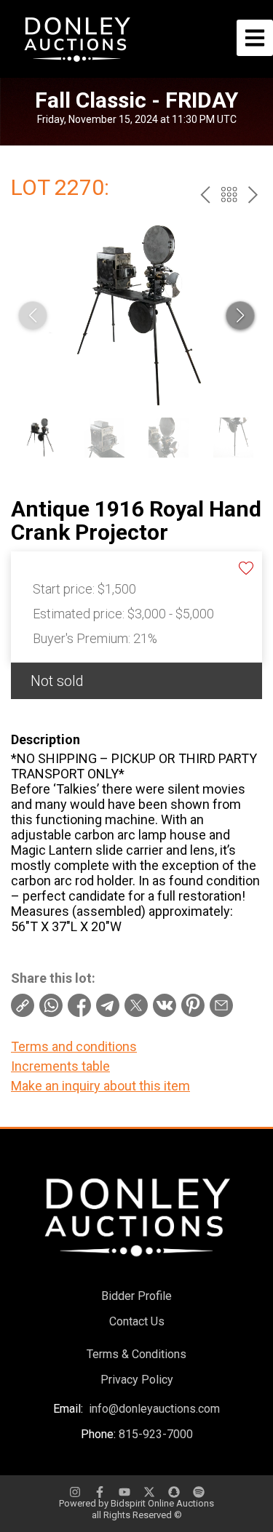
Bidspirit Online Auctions (162, 1503)
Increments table (60, 1066)
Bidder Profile (136, 1296)
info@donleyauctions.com (154, 1409)
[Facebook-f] (100, 1492)
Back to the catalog (229, 194)
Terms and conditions (74, 1046)
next (253, 194)
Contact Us (137, 1321)
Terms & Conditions (136, 1354)
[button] (240, 315)
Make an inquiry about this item (100, 1085)
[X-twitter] (149, 1492)
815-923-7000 (156, 1434)
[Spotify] (199, 1492)
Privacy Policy (136, 1380)
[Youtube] (124, 1492)
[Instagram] (75, 1492)
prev (205, 194)
